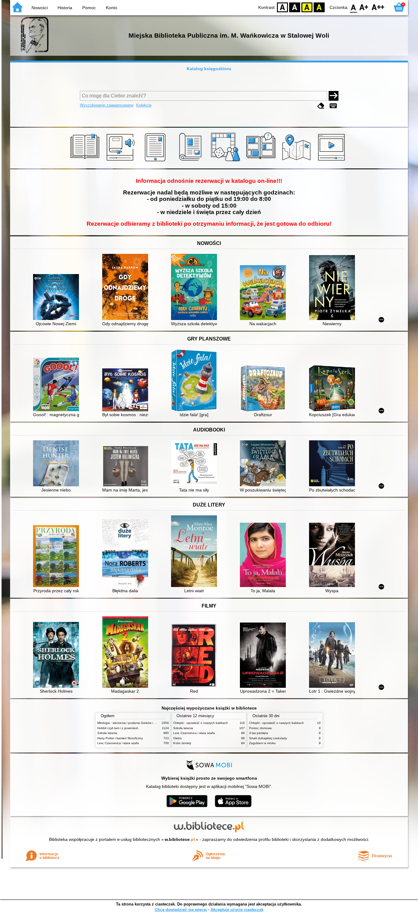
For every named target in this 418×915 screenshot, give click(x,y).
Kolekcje (143, 105)
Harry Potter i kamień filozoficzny (120, 738)
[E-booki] (156, 161)
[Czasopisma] (191, 161)
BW (295, 6)
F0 (353, 6)
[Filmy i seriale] (332, 161)
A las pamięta (258, 733)
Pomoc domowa (260, 728)
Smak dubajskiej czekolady (268, 738)
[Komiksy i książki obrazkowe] (261, 161)
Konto (111, 7)
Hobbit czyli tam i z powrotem (117, 728)
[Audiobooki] (121, 161)
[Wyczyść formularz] (321, 106)
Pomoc (89, 7)
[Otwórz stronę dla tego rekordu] (57, 297)
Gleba (177, 738)
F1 (364, 6)
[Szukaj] (333, 96)
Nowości (40, 7)
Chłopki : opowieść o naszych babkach (200, 723)
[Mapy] (297, 161)
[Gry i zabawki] (226, 161)
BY (319, 6)
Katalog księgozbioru (209, 68)
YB (307, 6)
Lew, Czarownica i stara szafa (118, 743)
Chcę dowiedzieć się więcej (181, 909)
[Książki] (85, 161)
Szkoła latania (107, 733)
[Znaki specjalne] (333, 106)
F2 (378, 6)
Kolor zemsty (182, 743)
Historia (65, 7)
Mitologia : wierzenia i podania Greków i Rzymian (131, 723)
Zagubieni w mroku (262, 743)
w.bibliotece (180, 839)
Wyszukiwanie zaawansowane (106, 105)
